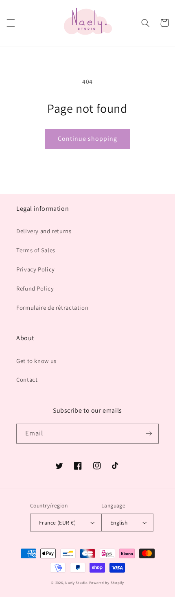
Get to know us (36, 361)
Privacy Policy (35, 269)
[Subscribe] (149, 434)
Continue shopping (88, 138)
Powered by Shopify (106, 582)
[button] (10, 22)
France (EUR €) (57, 522)
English (119, 522)
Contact (26, 379)
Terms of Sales (35, 250)
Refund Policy (35, 288)
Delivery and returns (44, 231)
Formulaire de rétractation (52, 307)
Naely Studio (76, 582)
